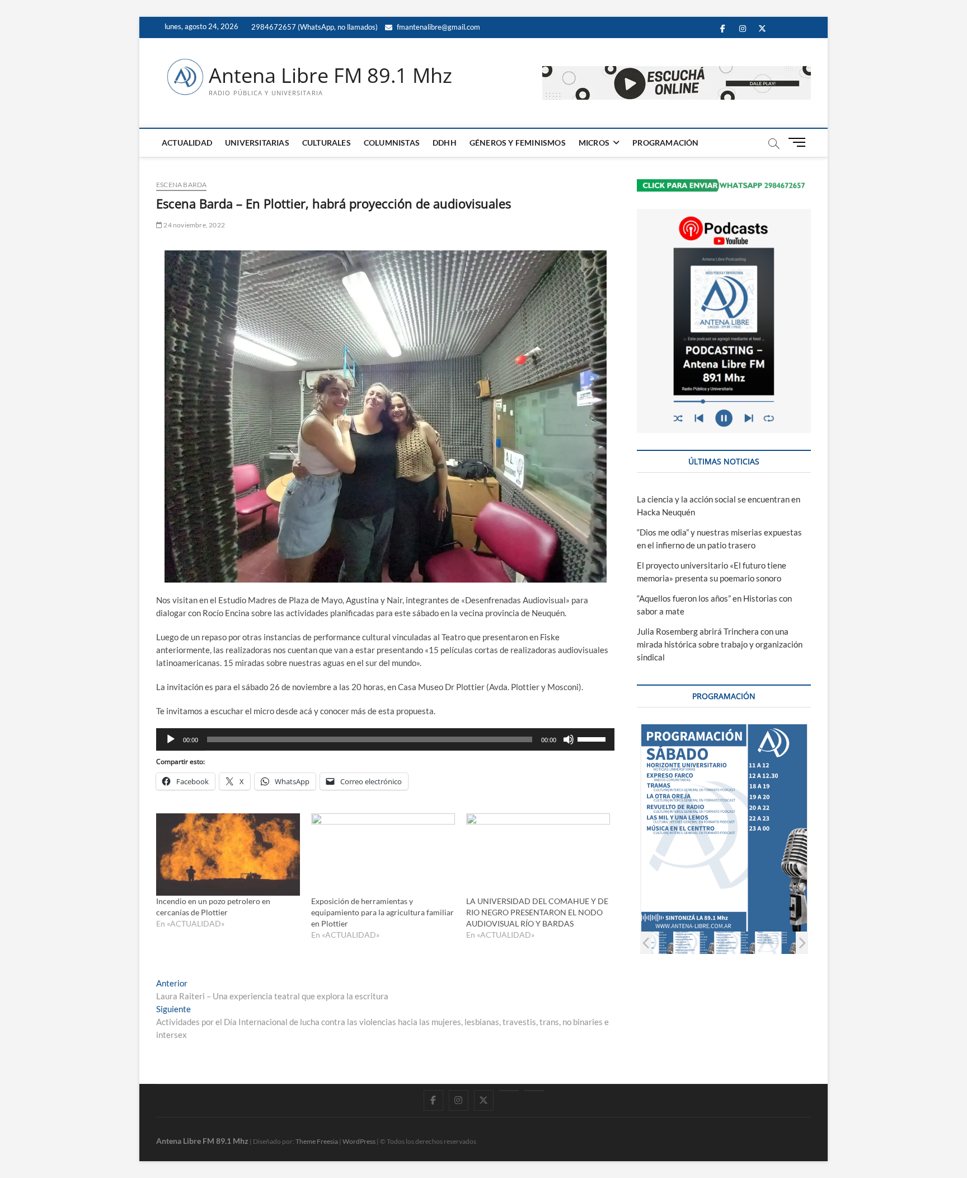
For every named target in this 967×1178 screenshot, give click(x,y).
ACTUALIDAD (187, 142)
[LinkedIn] (509, 1090)
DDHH (445, 142)
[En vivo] (534, 1090)
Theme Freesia (316, 1141)
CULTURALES (326, 142)
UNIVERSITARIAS (257, 142)
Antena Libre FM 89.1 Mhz (330, 75)
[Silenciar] (568, 739)
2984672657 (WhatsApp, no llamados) (314, 26)
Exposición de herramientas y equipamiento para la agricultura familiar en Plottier (382, 912)
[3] (671, 942)
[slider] (593, 738)
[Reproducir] (170, 739)
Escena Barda (181, 184)
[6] (794, 942)
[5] (753, 942)
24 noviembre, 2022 (193, 225)
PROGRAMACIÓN (665, 142)
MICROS (594, 142)
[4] (712, 942)
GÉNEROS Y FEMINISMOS (518, 142)
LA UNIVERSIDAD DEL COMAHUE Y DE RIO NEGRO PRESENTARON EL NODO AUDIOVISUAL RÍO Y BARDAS (537, 912)
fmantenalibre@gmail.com (437, 26)
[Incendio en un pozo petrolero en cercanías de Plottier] (228, 854)
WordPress (358, 1141)
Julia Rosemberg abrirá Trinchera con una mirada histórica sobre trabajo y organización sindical (719, 644)
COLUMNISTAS (392, 142)
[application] (385, 739)
